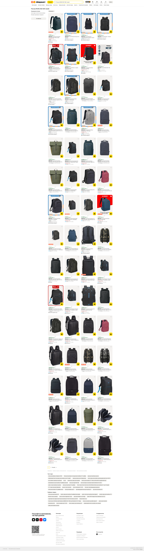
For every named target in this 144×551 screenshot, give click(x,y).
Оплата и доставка (79, 517)
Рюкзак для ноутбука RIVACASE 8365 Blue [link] (103, 219)
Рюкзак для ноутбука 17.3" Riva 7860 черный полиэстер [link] (88, 309)
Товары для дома (59, 525)
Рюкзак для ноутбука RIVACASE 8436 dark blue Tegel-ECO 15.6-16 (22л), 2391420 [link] (71, 130)
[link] (55, 476)
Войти (110, 2)
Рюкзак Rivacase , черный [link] (104, 36)
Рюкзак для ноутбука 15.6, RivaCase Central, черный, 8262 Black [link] (88, 279)
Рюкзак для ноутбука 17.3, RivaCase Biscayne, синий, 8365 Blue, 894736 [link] (71, 249)
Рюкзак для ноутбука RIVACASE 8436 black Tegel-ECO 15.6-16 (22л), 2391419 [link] (104, 309)
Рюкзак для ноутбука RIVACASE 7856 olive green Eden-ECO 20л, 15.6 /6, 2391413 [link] (88, 429)
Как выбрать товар (79, 515)
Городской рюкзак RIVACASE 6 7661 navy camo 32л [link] (54, 68)
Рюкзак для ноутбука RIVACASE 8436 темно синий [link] (54, 37)
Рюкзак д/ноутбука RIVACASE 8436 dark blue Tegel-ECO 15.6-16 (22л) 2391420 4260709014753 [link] (87, 162)
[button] (51, 11)
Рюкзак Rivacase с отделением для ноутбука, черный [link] (87, 37)
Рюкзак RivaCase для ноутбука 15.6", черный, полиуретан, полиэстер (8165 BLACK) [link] (71, 340)
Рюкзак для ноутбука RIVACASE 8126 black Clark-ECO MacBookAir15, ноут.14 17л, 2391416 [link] (87, 339)
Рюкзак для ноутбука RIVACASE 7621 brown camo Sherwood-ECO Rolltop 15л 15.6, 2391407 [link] (105, 249)
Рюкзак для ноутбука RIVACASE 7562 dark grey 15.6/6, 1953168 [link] (103, 161)
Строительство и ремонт (60, 540)
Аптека (57, 527)
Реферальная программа (100, 517)
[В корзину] (61, 31)
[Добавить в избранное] (62, 14)
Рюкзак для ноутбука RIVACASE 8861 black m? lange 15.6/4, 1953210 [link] (88, 99)
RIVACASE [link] (50, 36)
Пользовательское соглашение (14, 548)
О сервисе (78, 520)
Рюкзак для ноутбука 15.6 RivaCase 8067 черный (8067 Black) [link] (71, 162)
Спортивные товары (59, 537)
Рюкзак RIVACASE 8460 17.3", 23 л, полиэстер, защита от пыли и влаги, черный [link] (55, 99)
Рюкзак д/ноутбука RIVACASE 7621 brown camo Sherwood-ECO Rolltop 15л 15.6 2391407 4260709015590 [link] (88, 370)
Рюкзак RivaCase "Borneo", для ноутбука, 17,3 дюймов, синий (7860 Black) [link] (104, 280)
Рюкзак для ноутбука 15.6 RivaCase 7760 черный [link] (87, 190)
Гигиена (57, 520)
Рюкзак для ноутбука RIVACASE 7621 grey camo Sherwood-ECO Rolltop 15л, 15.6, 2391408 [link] (104, 369)
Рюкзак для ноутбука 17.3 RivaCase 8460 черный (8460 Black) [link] (71, 279)
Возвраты (78, 522)
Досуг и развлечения (60, 515)
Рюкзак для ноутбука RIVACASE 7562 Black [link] (87, 68)
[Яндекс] (141, 549)
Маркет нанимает (99, 522)
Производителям (99, 518)
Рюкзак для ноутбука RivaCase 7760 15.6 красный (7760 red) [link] (105, 190)
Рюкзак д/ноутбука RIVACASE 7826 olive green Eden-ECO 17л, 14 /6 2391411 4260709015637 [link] (55, 190)
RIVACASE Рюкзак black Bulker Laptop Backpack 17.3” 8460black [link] (56, 249)
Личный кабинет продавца (81, 534)
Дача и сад (58, 532)
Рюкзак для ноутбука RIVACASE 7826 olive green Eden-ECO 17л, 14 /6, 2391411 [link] (55, 161)
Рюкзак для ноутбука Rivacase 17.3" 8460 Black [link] (70, 99)
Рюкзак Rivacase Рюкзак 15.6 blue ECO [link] (72, 37)
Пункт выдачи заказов (100, 520)
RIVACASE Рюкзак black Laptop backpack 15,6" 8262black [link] (71, 219)
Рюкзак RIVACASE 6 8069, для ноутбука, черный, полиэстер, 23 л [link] (56, 309)
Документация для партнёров (82, 537)
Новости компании (99, 515)
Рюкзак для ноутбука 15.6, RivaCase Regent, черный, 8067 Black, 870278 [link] (104, 399)
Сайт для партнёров (80, 539)
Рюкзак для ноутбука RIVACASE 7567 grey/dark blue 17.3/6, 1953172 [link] (88, 459)
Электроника (58, 522)
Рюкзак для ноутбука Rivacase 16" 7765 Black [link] (54, 219)
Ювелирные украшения (60, 544)
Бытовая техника (59, 518)
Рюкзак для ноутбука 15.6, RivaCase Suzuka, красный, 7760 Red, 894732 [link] (104, 339)
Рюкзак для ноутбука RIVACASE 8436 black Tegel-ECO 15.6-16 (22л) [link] (55, 279)
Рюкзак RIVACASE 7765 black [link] (104, 68)
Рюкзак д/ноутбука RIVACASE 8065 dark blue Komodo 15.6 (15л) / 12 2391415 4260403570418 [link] (88, 400)
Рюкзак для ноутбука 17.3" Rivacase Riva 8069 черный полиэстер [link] (55, 130)
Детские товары (59, 542)
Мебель (57, 517)
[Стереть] (82, 2)
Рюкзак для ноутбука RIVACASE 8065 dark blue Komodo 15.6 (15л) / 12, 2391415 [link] (72, 429)
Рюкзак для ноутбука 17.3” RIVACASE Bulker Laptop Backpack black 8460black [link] (88, 219)
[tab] (34, 5)
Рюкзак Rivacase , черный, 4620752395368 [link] (71, 68)
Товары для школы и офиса (61, 535)
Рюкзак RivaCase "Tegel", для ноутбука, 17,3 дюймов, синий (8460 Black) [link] (56, 340)
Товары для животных (60, 539)
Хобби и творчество (59, 530)
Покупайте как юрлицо (80, 518)
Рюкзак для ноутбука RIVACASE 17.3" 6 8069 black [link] (103, 99)
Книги (57, 534)
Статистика (5, 548)
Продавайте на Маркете (80, 535)
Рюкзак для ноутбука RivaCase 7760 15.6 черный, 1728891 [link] (71, 459)
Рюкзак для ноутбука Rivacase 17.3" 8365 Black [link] (87, 249)
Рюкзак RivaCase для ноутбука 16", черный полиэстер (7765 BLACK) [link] (105, 429)
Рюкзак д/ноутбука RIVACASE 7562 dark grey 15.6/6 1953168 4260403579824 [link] (103, 130)
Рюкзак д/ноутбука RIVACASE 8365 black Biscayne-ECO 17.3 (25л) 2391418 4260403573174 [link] (55, 400)
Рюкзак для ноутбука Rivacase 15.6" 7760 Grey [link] (87, 130)
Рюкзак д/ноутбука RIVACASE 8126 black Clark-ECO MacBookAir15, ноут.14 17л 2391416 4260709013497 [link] (71, 370)
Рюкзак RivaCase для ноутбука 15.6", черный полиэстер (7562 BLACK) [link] (71, 399)
